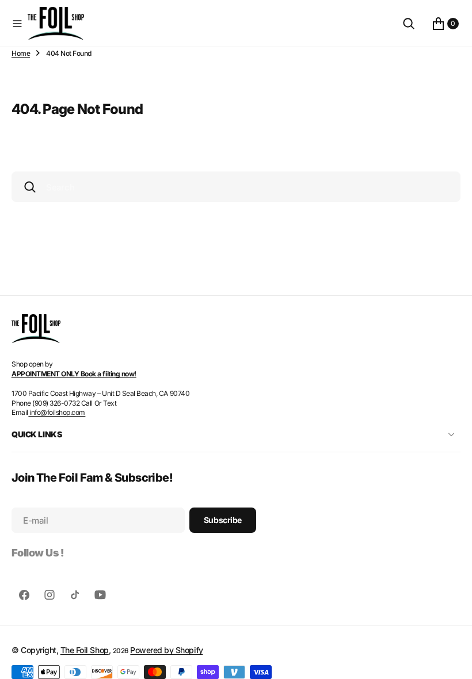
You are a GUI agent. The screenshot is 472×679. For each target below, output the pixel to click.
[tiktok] (74, 595)
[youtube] (100, 595)
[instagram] (49, 595)
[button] (17, 23)
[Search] (408, 23)
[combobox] (236, 186)
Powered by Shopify (166, 650)
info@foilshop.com (56, 412)
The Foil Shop (84, 650)
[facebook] (24, 595)
